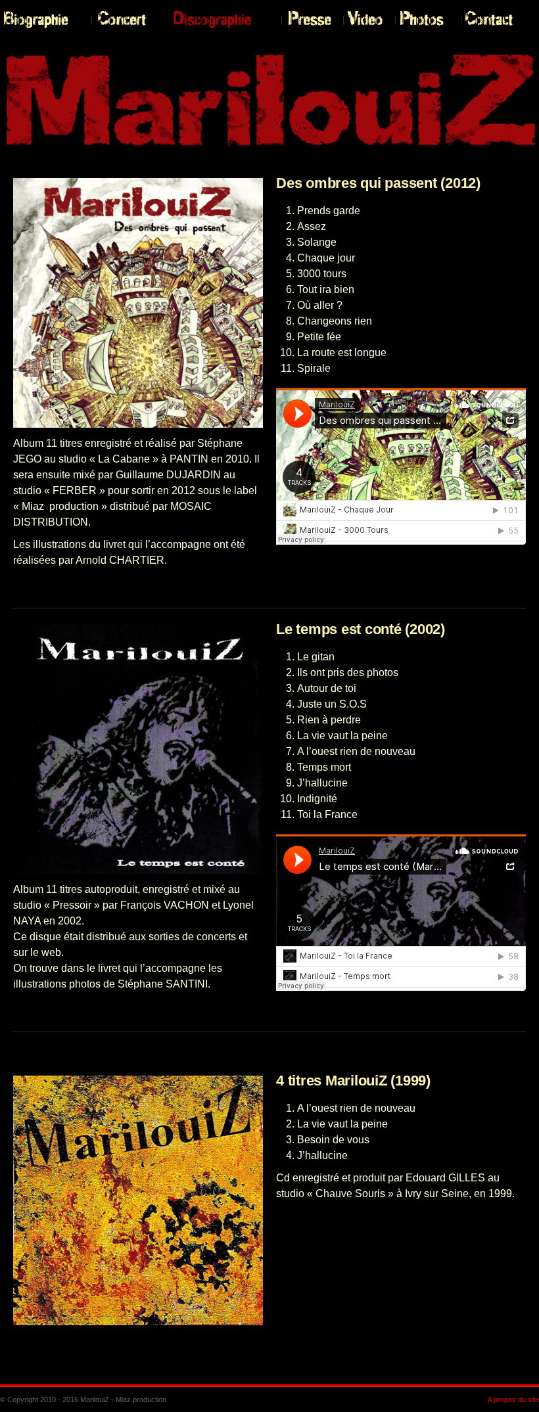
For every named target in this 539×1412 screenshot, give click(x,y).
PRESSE (309, 19)
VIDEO (365, 19)
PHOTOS (424, 19)
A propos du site (513, 1399)
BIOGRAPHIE (42, 19)
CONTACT (494, 19)
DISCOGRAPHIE (223, 19)
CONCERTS (128, 19)
